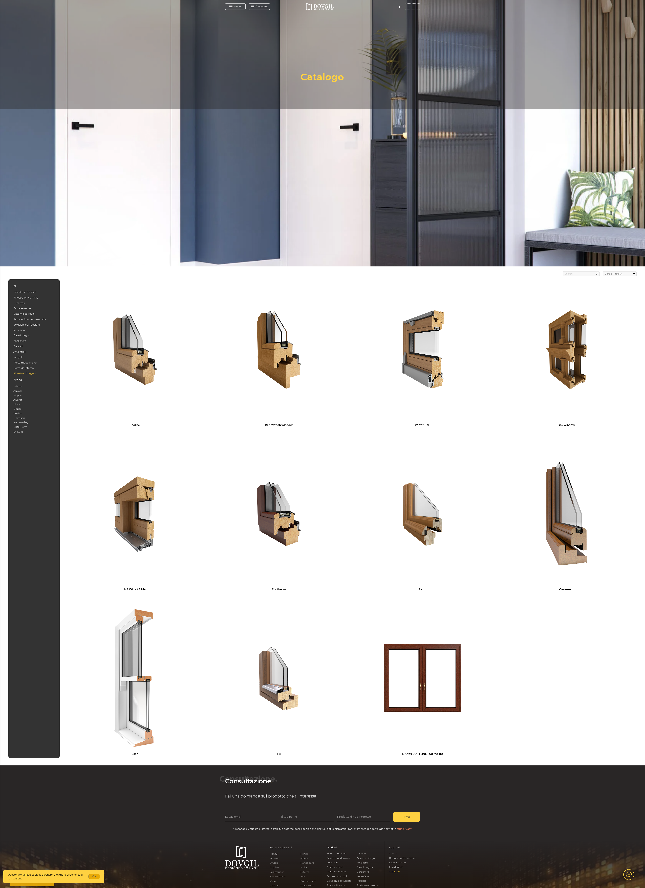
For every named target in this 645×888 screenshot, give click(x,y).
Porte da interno (336, 871)
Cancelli (361, 853)
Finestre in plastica (337, 853)
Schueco (275, 858)
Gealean (274, 885)
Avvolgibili (362, 862)
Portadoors (307, 862)
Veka (273, 880)
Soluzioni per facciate (339, 880)
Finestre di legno (366, 858)
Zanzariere (363, 871)
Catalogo (394, 871)
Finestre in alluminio (338, 857)
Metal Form (307, 885)
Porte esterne (335, 867)
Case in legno (365, 867)
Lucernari (332, 862)
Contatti (393, 853)
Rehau (273, 853)
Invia (406, 816)
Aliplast (304, 858)
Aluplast (274, 867)
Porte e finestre (336, 885)
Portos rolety (308, 880)
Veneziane (363, 876)
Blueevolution (278, 876)
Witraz (304, 876)
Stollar (304, 867)
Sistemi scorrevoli (337, 876)
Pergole (361, 880)
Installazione (396, 867)
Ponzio (304, 853)
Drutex (274, 862)
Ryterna (304, 871)
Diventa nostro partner (402, 857)
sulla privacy (404, 828)
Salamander (277, 871)
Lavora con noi (397, 862)
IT (399, 6)
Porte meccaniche (368, 885)
